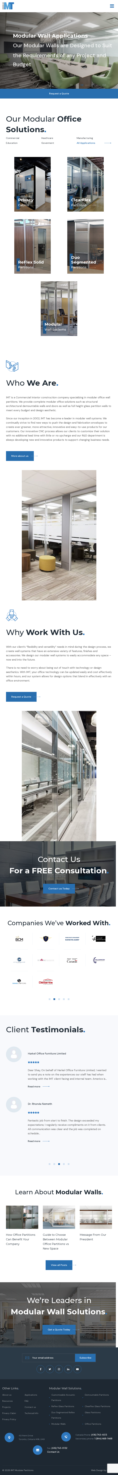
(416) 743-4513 (99, 1434)
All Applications (86, 143)
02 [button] (82, 85)
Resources (7, 1401)
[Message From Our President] (96, 1217)
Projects (6, 1407)
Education (12, 143)
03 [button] (92, 85)
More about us (19, 456)
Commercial (12, 138)
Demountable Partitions (97, 1394)
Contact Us (53, 1452)
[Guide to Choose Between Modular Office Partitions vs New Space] (59, 1217)
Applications (31, 1394)
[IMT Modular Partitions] (8, 6)
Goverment (47, 143)
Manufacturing (85, 138)
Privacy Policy (9, 1419)
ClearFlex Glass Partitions (97, 1406)
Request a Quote (21, 696)
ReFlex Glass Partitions (62, 1406)
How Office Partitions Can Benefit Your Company (20, 1239)
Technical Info (31, 1413)
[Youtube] (77, 1369)
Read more (34, 1086)
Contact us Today (59, 888)
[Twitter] (50, 1369)
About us (7, 1394)
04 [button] (104, 85)
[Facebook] (41, 1369)
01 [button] (71, 85)
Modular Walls (58, 1424)
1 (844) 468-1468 (103, 1438)
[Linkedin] (68, 1369)
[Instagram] (59, 1369)
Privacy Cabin (9, 1413)
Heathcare (47, 138)
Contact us (30, 1407)
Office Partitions (93, 1424)
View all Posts (59, 1265)
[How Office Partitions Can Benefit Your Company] (22, 1217)
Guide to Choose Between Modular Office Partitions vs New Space (56, 1241)
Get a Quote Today (59, 1329)
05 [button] (68, 999)
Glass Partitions (93, 1412)
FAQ (26, 1401)
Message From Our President (93, 1237)
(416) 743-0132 (59, 1448)
